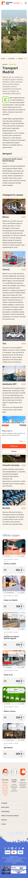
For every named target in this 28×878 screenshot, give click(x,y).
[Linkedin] (12, 848)
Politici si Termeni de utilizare (10, 815)
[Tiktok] (15, 848)
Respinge (14, 451)
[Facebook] (5, 848)
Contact (3, 824)
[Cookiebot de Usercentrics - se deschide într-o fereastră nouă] (19, 425)
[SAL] (18, 867)
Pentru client (5, 807)
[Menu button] (25, 3)
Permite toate (14, 446)
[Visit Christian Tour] (7, 3)
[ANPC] (6, 870)
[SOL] (18, 872)
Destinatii (11, 58)
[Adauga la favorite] (5, 541)
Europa (20, 58)
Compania (4, 803)
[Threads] (19, 848)
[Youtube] (23, 848)
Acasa (3, 58)
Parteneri (4, 820)
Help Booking (5, 811)
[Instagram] (8, 848)
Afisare (21, 441)
